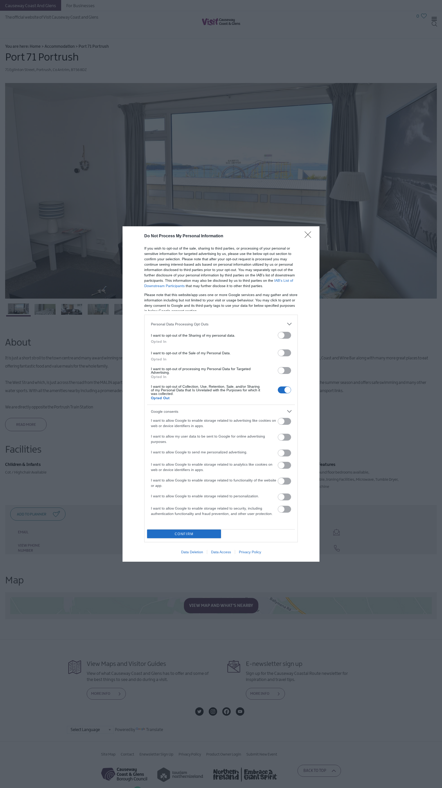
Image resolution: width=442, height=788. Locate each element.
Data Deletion (192, 552)
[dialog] (221, 394)
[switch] (284, 335)
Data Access (221, 552)
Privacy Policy (250, 552)
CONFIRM (184, 534)
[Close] (309, 236)
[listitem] (221, 324)
